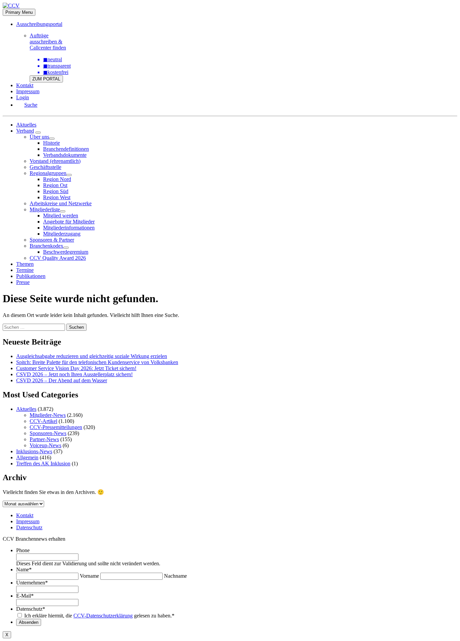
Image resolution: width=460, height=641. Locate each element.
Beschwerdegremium (65, 252)
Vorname (89, 576)
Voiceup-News (45, 445)
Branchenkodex (46, 246)
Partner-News (44, 439)
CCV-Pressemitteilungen (56, 427)
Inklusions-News (34, 451)
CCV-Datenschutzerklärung (103, 615)
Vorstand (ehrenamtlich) (55, 161)
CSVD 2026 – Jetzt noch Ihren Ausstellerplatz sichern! (74, 374)
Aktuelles (26, 125)
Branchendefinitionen (66, 149)
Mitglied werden (60, 215)
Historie (51, 143)
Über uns (39, 137)
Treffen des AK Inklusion (43, 463)
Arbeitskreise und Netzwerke (61, 203)
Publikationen (30, 276)
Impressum (27, 91)
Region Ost (55, 185)
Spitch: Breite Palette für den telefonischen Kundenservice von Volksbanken (97, 362)
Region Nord (57, 179)
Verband (25, 131)
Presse (23, 282)
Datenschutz (29, 527)
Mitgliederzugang (61, 234)
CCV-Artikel (43, 421)
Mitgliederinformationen (69, 227)
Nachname (175, 576)
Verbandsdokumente (65, 155)
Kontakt (24, 85)
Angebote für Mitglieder (69, 221)
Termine (25, 270)
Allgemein (27, 457)
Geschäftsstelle (45, 167)
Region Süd (55, 191)
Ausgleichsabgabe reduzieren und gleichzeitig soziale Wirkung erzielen (91, 356)
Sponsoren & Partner (52, 240)
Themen (25, 264)
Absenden (28, 622)
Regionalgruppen (48, 173)
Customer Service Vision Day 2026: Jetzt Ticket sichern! (76, 368)
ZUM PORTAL (46, 78)
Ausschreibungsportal (39, 24)
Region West (56, 197)
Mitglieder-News (48, 415)
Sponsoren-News (48, 433)
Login (22, 97)
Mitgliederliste (45, 209)
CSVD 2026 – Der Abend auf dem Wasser (61, 380)
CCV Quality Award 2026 (58, 258)
